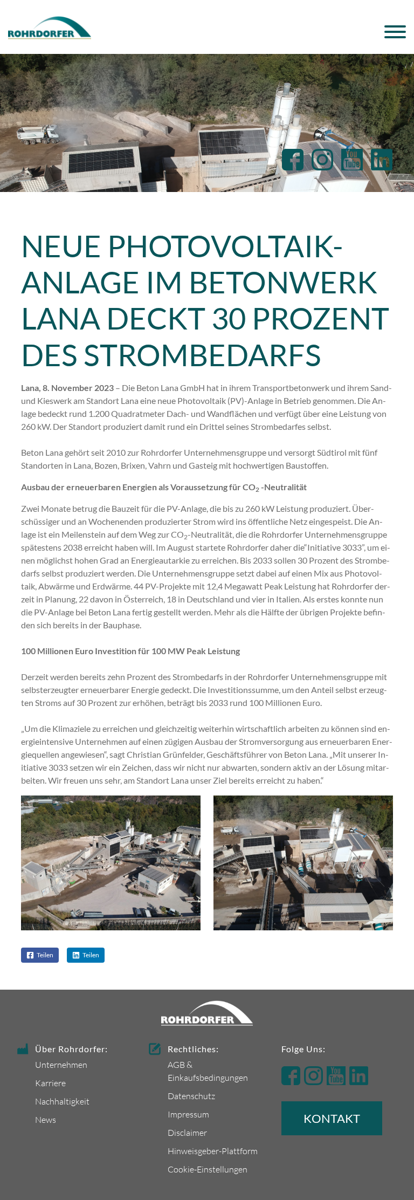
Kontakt (331, 1118)
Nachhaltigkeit (62, 1101)
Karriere (50, 1083)
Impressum (188, 1114)
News (45, 1119)
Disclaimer (187, 1132)
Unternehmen (61, 1064)
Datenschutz (191, 1096)
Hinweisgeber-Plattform (213, 1151)
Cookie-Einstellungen (207, 1169)
